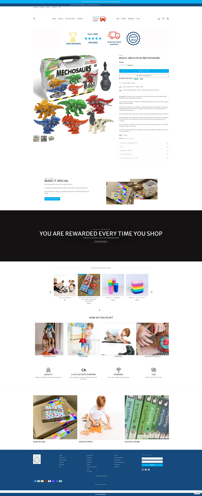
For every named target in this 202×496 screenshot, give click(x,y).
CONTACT (89, 460)
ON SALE (61, 462)
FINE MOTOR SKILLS (119, 462)
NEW (54, 19)
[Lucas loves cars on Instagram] (143, 470)
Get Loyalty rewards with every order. (118, 377)
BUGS (115, 455)
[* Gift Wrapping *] (65, 285)
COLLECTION (70, 19)
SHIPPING (35, 7)
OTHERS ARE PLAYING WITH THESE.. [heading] (101, 268)
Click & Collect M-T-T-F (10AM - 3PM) (132, 86)
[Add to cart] (73, 276)
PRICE (124, 19)
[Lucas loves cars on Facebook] (146, 470)
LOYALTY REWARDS (92, 467)
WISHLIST (54, 7)
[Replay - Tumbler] (113, 285)
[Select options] (122, 276)
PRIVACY (48, 7)
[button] (101, 494)
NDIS (88, 469)
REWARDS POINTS (126, 150)
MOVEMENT (117, 464)
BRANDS (131, 19)
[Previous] (50, 292)
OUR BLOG (89, 457)
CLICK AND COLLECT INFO (129, 158)
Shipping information (128, 143)
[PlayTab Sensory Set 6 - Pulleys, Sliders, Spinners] (89, 285)
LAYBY (88, 464)
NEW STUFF (62, 457)
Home (120, 55)
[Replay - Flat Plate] (137, 285)
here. (160, 377)
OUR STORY (90, 455)
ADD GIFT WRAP (52, 198)
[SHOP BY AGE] (55, 417)
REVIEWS (61, 464)
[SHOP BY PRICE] (101, 417)
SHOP (60, 455)
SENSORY (116, 467)
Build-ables (129, 138)
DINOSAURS (117, 460)
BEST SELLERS (63, 460)
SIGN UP (152, 465)
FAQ (60, 7)
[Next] (151, 292)
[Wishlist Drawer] (163, 18)
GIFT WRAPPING (125, 154)
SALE (138, 19)
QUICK (60, 19)
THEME (79, 19)
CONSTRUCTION (118, 457)
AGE (117, 19)
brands (54, 377)
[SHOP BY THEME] (147, 417)
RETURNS (42, 7)
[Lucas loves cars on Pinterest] (149, 470)
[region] (101, 1)
